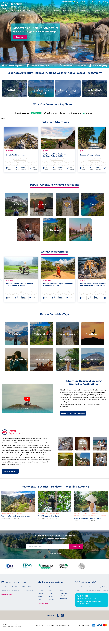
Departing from (67, 2)
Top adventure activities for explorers (15, 516)
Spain (40, 587)
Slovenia (40, 590)
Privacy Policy (58, 625)
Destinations (8, 10)
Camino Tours (5, 590)
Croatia (51, 596)
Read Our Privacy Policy (55, 553)
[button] (27, 398)
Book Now (19, 37)
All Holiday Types (6, 594)
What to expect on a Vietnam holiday (88, 518)
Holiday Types (24, 10)
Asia (61, 587)
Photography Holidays (29, 590)
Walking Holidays (28, 587)
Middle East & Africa (63, 594)
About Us (94, 2)
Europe (62, 590)
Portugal (51, 599)
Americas (63, 598)
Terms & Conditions (49, 625)
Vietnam (51, 593)
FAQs (77, 590)
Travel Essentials (91, 590)
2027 (23, 159)
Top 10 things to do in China (48, 516)
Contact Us (78, 587)
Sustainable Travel (40, 625)
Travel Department (10, 471)
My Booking (104, 2)
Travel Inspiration (6, 513)
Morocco (41, 593)
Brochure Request (102, 590)
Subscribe (76, 546)
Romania (52, 587)
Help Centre (67, 11)
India (39, 599)
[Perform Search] (91, 10)
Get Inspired (56, 11)
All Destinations (43, 603)
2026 (17, 159)
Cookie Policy (65, 625)
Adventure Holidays (7, 587)
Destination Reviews (77, 514)
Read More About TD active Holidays (73, 413)
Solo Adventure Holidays (19, 587)
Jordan (40, 596)
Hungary (51, 590)
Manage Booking (102, 587)
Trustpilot (2, 118)
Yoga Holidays (16, 590)
